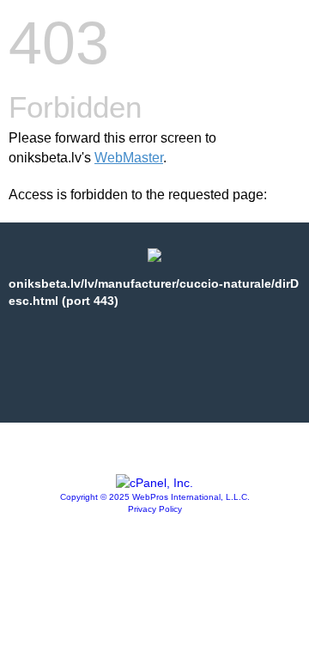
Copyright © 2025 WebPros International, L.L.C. (155, 497)
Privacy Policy (155, 509)
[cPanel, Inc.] (154, 483)
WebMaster (128, 157)
